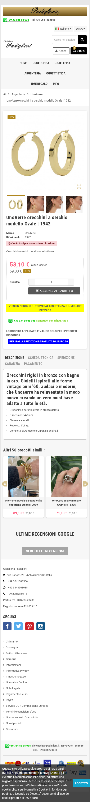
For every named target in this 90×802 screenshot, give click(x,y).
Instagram (40, 626)
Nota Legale (13, 688)
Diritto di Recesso (16, 653)
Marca (10, 233)
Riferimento (13, 237)
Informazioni (13, 664)
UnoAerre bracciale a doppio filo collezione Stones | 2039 (23, 502)
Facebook (7, 626)
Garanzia (11, 659)
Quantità (15, 282)
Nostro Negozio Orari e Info (22, 717)
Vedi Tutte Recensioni (45, 551)
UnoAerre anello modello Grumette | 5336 (66, 502)
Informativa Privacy (17, 670)
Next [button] (85, 483)
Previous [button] (4, 483)
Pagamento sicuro (16, 694)
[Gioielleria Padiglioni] (20, 44)
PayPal (10, 699)
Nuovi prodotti (14, 723)
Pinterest (29, 626)
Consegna (12, 647)
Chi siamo (12, 641)
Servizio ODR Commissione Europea (27, 705)
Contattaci (12, 729)
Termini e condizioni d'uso (21, 711)
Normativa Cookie (16, 682)
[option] (23, 489)
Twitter (18, 626)
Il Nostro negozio (16, 676)
